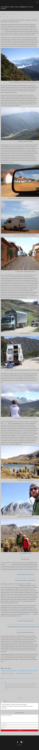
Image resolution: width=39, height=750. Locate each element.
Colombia (11, 678)
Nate (6, 682)
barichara (3, 678)
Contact (20, 745)
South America (31, 678)
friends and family (16, 678)
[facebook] (17, 742)
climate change (8, 678)
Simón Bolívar (8, 564)
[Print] (8, 17)
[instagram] (21, 742)
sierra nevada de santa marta (23, 678)
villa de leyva (35, 678)
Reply (13, 701)
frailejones (5, 423)
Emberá (31, 614)
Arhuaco (2, 31)
